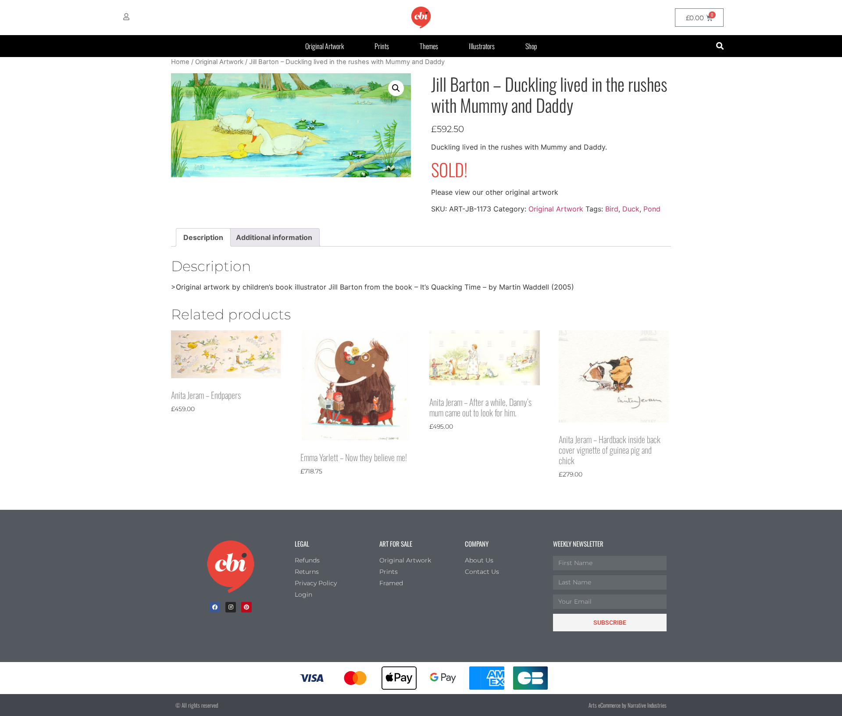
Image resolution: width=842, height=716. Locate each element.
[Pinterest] (246, 607)
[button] (720, 46)
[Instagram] (230, 607)
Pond (651, 208)
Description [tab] (203, 237)
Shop (531, 46)
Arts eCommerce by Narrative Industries (628, 705)
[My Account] (126, 16)
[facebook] (215, 607)
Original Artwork (324, 46)
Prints (382, 46)
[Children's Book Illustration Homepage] (230, 567)
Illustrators (482, 46)
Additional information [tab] (274, 237)
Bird (611, 208)
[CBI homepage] (421, 18)
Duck (630, 208)
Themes (429, 46)
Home (180, 62)
